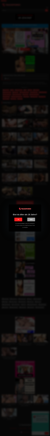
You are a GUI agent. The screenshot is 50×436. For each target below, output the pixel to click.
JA (18, 219)
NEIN (31, 219)
